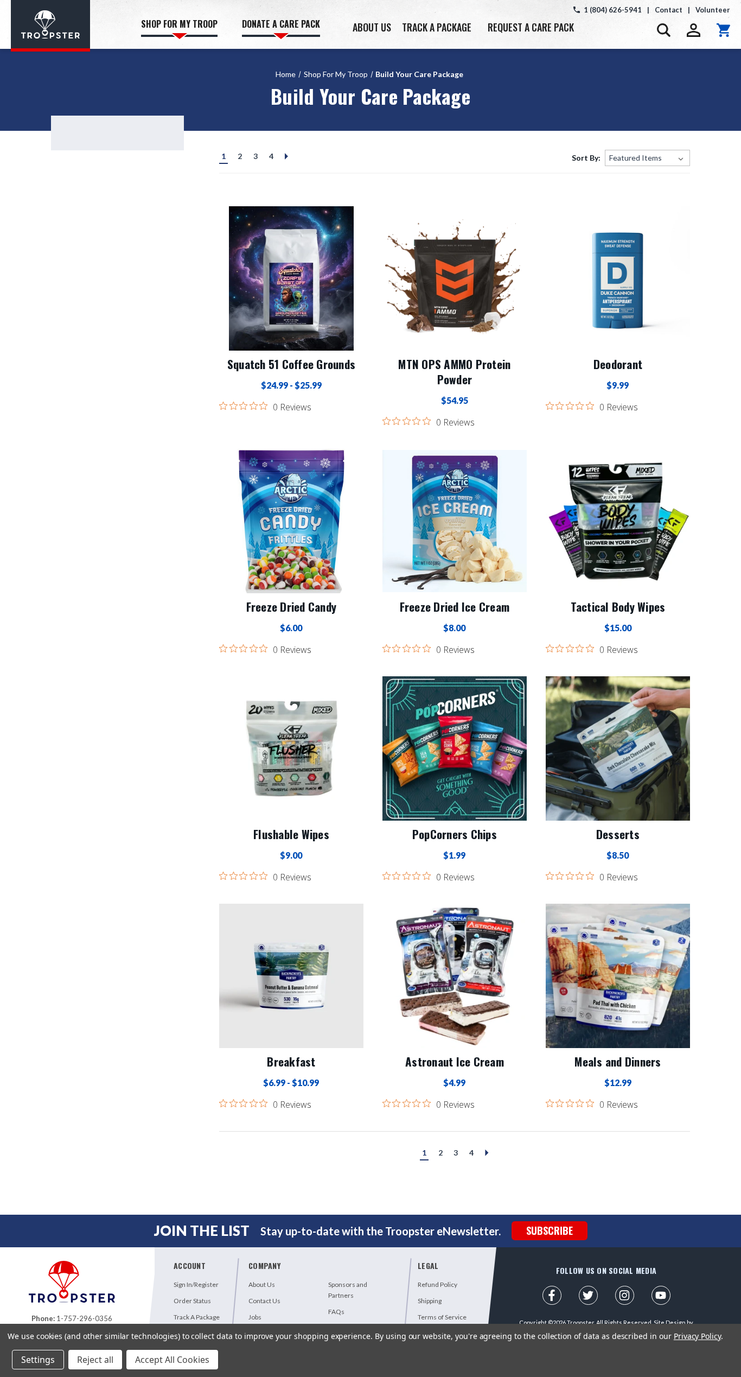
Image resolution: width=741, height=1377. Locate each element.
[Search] (663, 30)
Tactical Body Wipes (618, 606)
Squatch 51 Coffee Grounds (291, 364)
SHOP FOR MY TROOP (179, 23)
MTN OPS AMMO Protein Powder (454, 372)
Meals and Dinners (617, 1061)
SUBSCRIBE (549, 1230)
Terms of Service (442, 1317)
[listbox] (647, 158)
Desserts (618, 834)
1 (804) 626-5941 (613, 9)
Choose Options (291, 278)
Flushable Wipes (291, 834)
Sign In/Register (196, 1284)
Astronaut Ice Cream (454, 1061)
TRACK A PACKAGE (436, 27)
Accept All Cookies (172, 1360)
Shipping (430, 1301)
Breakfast (291, 1061)
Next (285, 159)
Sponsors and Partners (347, 1289)
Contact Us (264, 1301)
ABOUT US (372, 27)
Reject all (95, 1360)
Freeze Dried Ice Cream (455, 606)
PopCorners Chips (454, 834)
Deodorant (617, 364)
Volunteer (712, 9)
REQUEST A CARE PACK (531, 27)
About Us (261, 1284)
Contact (668, 9)
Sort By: (586, 157)
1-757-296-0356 (84, 1318)
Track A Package (197, 1317)
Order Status (192, 1301)
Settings (38, 1360)
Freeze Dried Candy (291, 606)
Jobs (254, 1317)
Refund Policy (437, 1284)
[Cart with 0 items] (723, 30)
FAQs (336, 1312)
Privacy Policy (697, 1336)
